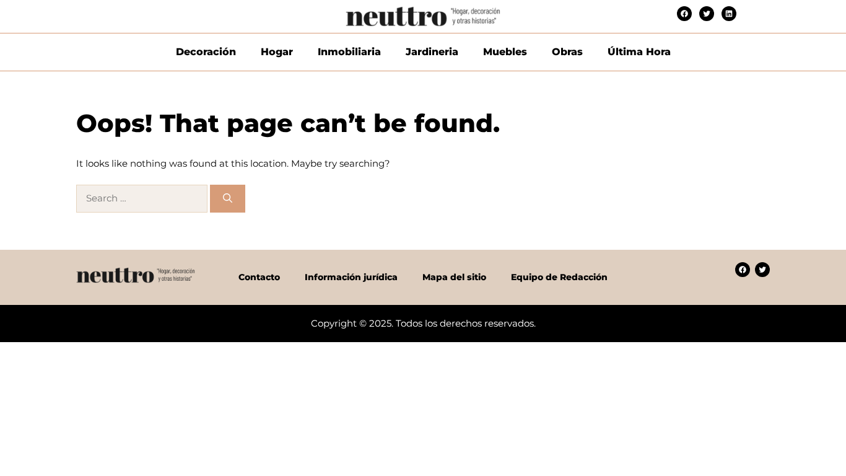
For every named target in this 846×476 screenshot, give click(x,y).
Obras (567, 52)
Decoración (206, 52)
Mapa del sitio (454, 277)
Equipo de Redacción (559, 277)
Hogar (277, 52)
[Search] (227, 199)
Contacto (259, 277)
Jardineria (432, 52)
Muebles (505, 52)
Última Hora (639, 52)
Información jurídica (351, 277)
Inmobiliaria (349, 52)
